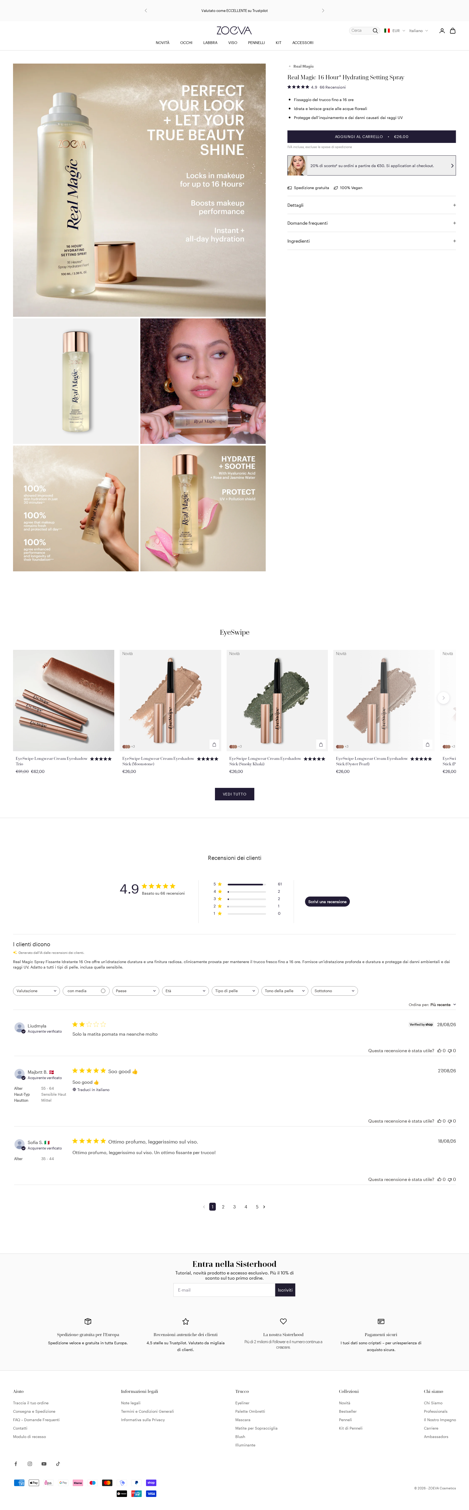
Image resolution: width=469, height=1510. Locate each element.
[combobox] (36, 991)
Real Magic (303, 66)
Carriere (431, 1428)
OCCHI (186, 42)
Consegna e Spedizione (34, 1411)
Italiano (416, 30)
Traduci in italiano (93, 1089)
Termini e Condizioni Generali (147, 1411)
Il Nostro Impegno (440, 1419)
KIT (278, 42)
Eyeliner (242, 1403)
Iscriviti (285, 1289)
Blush (240, 1436)
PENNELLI (256, 42)
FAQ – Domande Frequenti (36, 1419)
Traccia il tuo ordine (31, 1403)
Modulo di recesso (29, 1436)
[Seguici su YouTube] (44, 1464)
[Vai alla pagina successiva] (265, 1206)
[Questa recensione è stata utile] (439, 1050)
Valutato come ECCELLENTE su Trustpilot (234, 10)
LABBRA (210, 42)
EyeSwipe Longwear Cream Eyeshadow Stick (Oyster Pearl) (372, 761)
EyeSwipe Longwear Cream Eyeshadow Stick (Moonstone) (158, 761)
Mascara (243, 1419)
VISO (232, 42)
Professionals (436, 1411)
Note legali (131, 1403)
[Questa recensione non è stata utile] (450, 1050)
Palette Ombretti (250, 1411)
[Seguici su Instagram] (30, 1464)
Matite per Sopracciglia (256, 1428)
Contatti (20, 1428)
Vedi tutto (234, 794)
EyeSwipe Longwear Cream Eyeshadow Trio (52, 761)
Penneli (345, 1419)
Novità (344, 1403)
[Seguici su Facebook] (15, 1464)
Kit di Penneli (351, 1428)
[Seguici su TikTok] (58, 1464)
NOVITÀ (162, 42)
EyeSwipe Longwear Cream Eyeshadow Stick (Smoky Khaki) (265, 761)
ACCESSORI (302, 42)
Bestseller (348, 1411)
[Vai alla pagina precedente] (205, 1206)
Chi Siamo (433, 1403)
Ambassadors (436, 1436)
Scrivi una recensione (327, 901)
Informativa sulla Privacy (143, 1419)
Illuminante (245, 1445)
